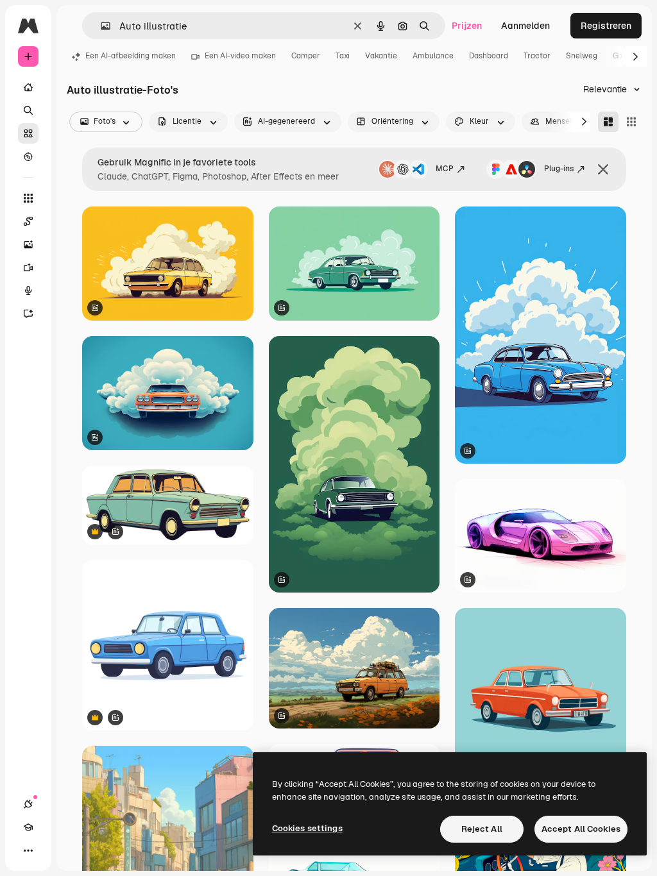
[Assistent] (28, 313)
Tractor (537, 56)
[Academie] (28, 827)
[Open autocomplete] (100, 26)
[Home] (28, 87)
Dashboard (488, 56)
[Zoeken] (28, 110)
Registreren (606, 25)
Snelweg (581, 56)
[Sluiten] (603, 169)
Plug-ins (559, 169)
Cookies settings (307, 828)
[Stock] (28, 133)
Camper (305, 56)
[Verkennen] (28, 156)
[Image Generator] (28, 244)
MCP (445, 169)
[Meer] (28, 850)
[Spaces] (28, 221)
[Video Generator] (28, 267)
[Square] (631, 122)
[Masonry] (608, 122)
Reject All (481, 828)
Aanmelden (525, 25)
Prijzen (467, 25)
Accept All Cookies (581, 828)
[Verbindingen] (28, 804)
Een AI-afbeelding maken (130, 56)
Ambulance (433, 56)
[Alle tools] (28, 198)
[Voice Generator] (28, 290)
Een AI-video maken (240, 56)
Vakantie (381, 56)
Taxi (343, 56)
